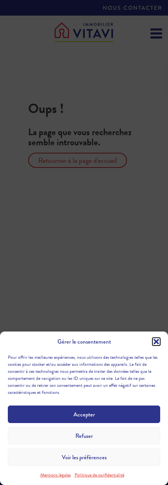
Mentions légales (55, 474)
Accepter (84, 414)
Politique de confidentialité (99, 474)
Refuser (84, 436)
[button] (156, 342)
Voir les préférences (84, 457)
